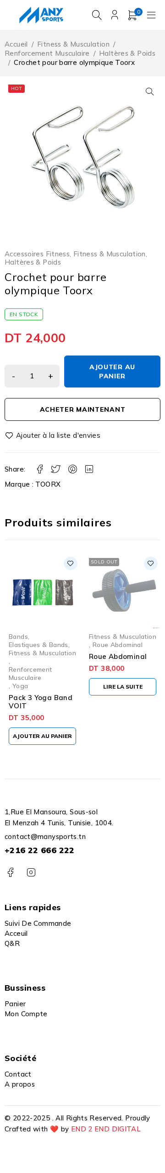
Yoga (20, 686)
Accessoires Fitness (37, 254)
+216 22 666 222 (40, 850)
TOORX (47, 484)
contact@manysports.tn (45, 836)
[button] (150, 91)
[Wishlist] (53, 435)
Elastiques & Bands (38, 644)
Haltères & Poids (127, 53)
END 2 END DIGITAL (106, 1129)
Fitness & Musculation (73, 44)
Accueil (16, 44)
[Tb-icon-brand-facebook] (10, 872)
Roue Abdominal (118, 644)
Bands (18, 636)
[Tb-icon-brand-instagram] (31, 872)
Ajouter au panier (112, 371)
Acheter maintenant (83, 409)
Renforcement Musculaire (47, 53)
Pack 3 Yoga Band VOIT (40, 701)
